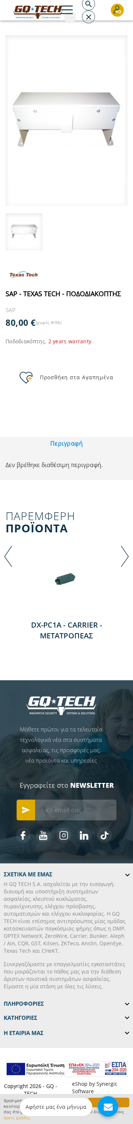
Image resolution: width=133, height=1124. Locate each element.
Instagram (64, 835)
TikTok (104, 835)
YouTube (43, 835)
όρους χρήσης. (17, 1117)
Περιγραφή (66, 443)
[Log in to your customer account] (117, 10)
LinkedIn (84, 835)
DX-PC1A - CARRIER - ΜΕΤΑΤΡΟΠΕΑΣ (66, 630)
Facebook (23, 835)
